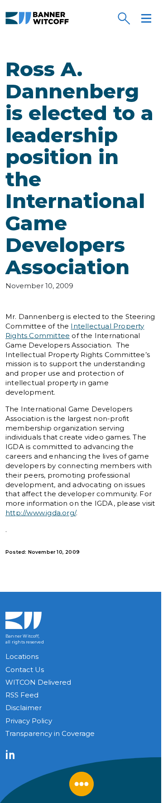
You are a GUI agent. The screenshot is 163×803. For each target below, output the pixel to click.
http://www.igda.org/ (40, 512)
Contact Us (24, 669)
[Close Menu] (81, 784)
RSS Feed (21, 695)
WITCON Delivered (38, 682)
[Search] (123, 18)
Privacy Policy (28, 720)
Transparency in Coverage (50, 733)
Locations (21, 656)
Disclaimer (23, 707)
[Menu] (146, 18)
